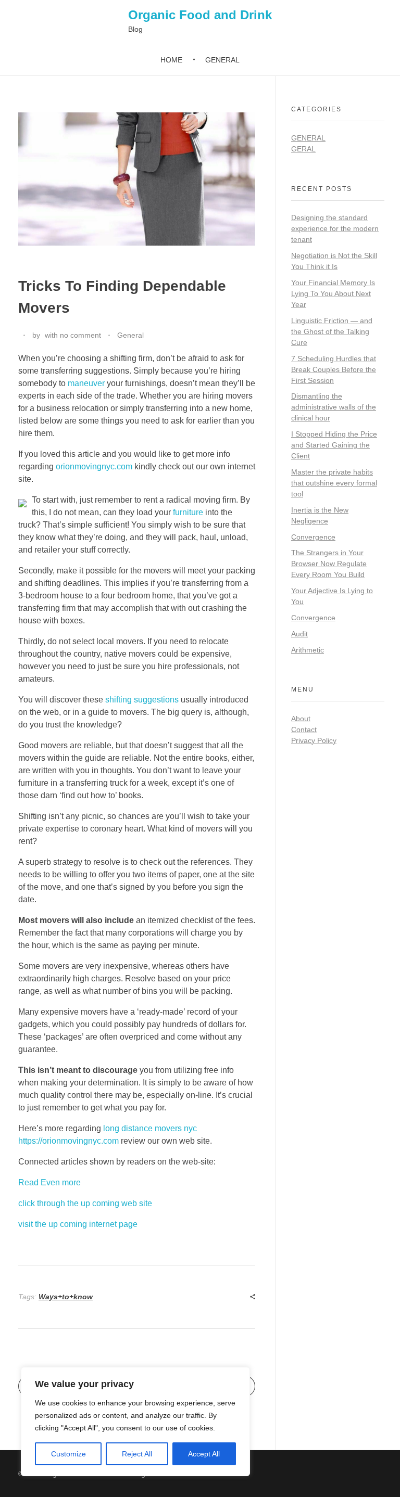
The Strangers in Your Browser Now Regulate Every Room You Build (329, 563)
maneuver (86, 383)
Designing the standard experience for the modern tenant (335, 228)
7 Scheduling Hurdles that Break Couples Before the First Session (333, 369)
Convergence (313, 537)
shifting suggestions (142, 699)
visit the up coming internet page (78, 1224)
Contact (304, 729)
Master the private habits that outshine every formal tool (334, 483)
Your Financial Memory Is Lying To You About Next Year (333, 293)
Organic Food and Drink (200, 15)
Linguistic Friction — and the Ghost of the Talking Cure (331, 331)
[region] (135, 1421)
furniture (188, 512)
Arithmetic (307, 650)
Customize (68, 1454)
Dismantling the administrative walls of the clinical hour (333, 407)
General (130, 335)
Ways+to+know (66, 1297)
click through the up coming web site (85, 1203)
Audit (299, 634)
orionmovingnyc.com (94, 466)
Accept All (204, 1454)
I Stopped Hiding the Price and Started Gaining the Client (334, 445)
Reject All (137, 1454)
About (300, 718)
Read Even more (49, 1182)
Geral (303, 149)
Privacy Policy (313, 740)
